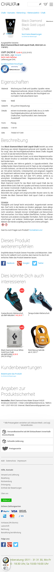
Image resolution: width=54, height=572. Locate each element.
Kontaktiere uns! (35, 230)
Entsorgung (5, 484)
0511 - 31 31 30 (34, 559)
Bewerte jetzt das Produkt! (11, 374)
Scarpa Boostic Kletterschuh (12, 314)
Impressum (21, 461)
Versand (18, 55)
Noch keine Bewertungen (32, 34)
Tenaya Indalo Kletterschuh (38, 314)
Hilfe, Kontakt (7, 470)
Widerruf (6, 500)
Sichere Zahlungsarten (11, 506)
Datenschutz (11, 461)
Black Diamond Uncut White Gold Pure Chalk (12, 353)
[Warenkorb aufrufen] (46, 4)
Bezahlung (5, 478)
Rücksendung (6, 481)
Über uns (4, 493)
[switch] (5, 568)
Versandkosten (27, 425)
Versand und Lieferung (10, 475)
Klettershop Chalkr (10, 4)
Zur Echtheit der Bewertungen (29, 36)
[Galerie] (10, 37)
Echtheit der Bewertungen (11, 488)
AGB (3, 461)
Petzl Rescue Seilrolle (36, 351)
